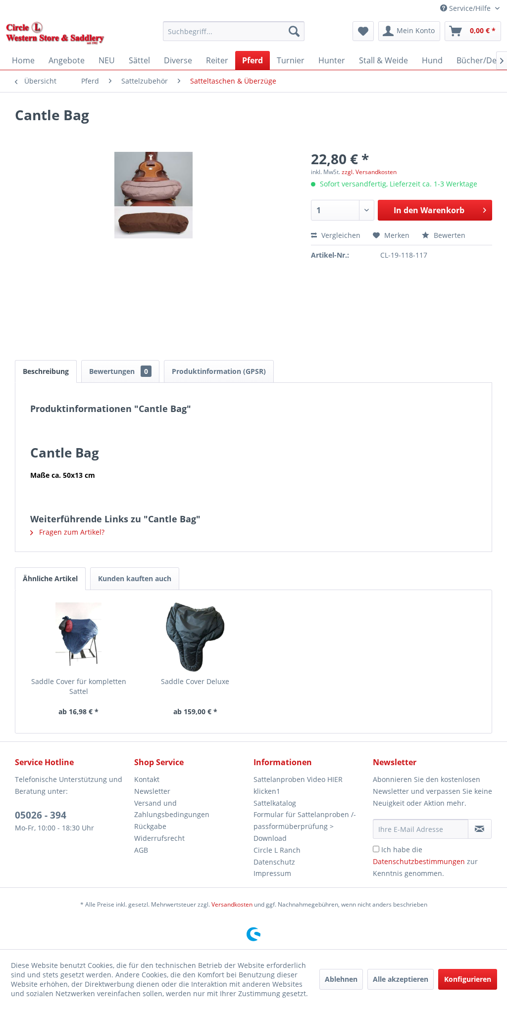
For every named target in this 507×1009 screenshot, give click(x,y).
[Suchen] (294, 31)
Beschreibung (46, 371)
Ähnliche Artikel (50, 578)
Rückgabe (150, 826)
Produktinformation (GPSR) (219, 371)
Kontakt (146, 779)
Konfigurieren (467, 979)
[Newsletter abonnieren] (480, 829)
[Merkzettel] (363, 31)
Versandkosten (232, 904)
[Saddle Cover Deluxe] (196, 637)
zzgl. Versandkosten (369, 172)
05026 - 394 (40, 815)
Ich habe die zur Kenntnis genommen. (425, 861)
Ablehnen (341, 979)
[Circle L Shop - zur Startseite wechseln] (55, 33)
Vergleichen (339, 235)
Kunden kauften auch (134, 578)
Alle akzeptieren (400, 979)
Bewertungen (118, 371)
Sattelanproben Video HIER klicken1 (298, 785)
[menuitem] (234, 31)
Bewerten (448, 235)
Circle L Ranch (277, 850)
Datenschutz (274, 862)
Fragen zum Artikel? (70, 532)
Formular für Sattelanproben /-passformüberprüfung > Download (305, 826)
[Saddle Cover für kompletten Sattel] (79, 637)
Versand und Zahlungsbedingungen (171, 809)
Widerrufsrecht (159, 838)
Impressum (272, 873)
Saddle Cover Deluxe (195, 681)
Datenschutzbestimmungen (419, 861)
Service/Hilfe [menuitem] (470, 8)
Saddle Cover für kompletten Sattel (78, 686)
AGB (141, 850)
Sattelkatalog (275, 803)
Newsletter (152, 791)
